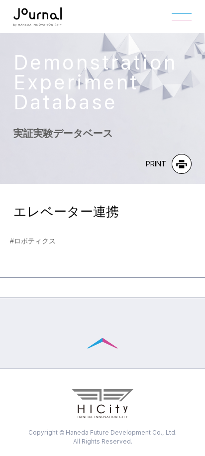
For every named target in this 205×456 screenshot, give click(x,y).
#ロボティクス (33, 241)
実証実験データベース (95, 96)
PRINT (156, 164)
